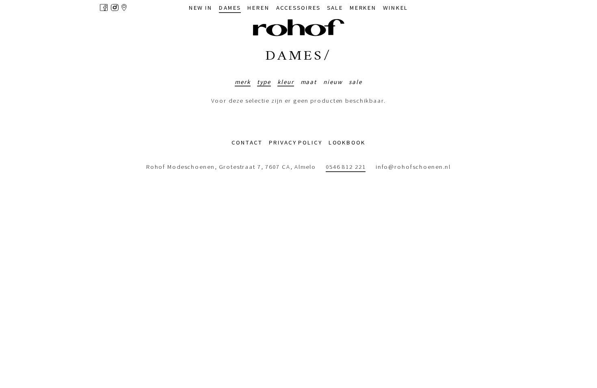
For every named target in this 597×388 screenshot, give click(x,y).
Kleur (285, 82)
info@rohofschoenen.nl (413, 167)
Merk (243, 82)
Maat (309, 82)
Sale (355, 82)
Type (264, 82)
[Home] (298, 27)
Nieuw (332, 82)
